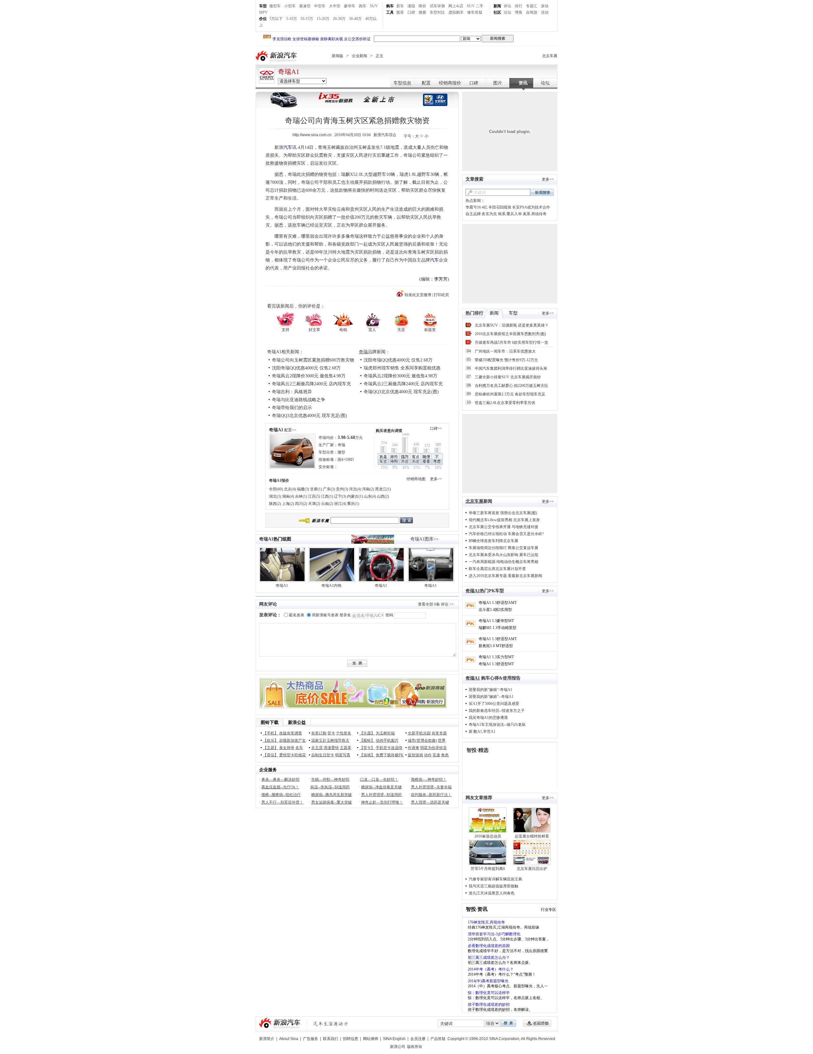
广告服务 (310, 1039)
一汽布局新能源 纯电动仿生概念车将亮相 (503, 562)
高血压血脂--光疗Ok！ (280, 787)
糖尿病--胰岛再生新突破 (331, 794)
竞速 (436, 755)
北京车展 (549, 56)
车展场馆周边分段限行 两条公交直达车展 (503, 548)
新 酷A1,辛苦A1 (482, 731)
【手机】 (270, 733)
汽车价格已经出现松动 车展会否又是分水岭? (506, 534)
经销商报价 (450, 83)
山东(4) (370, 496)
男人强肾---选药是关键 (430, 802)
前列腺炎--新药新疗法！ (431, 794)
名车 (299, 748)
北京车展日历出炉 (532, 868)
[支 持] (285, 320)
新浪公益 (297, 722)
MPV (263, 12)
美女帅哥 (286, 748)
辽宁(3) (340, 496)
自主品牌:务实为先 (481, 214)
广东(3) (329, 489)
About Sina (288, 1039)
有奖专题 (439, 733)
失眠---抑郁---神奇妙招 (330, 779)
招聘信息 (350, 1039)
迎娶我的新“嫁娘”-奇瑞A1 (490, 689)
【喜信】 (270, 755)
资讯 (523, 83)
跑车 (362, 6)
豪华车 (349, 6)
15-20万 (323, 19)
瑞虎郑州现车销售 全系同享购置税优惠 (402, 368)
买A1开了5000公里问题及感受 (494, 703)
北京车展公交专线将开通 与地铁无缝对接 (503, 527)
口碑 (411, 12)
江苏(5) (314, 496)
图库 (400, 12)
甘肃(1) (316, 489)
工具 (390, 12)
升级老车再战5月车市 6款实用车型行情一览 (511, 342)
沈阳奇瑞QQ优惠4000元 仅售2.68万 (306, 368)
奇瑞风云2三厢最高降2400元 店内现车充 (403, 383)
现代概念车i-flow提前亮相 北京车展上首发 (504, 520)
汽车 (287, 147)
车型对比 (437, 12)
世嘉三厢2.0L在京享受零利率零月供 (505, 403)
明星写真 (342, 755)
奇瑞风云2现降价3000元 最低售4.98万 (309, 376)
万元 (350, 437)
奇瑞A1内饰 (331, 585)
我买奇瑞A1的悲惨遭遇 (488, 717)
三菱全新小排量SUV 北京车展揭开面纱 (508, 377)
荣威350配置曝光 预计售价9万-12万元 (506, 360)
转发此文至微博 (418, 295)
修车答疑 (474, 12)
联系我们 (330, 1039)
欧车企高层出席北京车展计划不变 (497, 569)
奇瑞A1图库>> (424, 539)
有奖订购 (318, 733)
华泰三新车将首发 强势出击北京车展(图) (503, 513)
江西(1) (327, 496)
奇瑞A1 (288, 72)
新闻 (497, 6)
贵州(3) (342, 489)
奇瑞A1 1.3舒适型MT (496, 664)
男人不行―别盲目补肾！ (282, 802)
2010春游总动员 (487, 836)
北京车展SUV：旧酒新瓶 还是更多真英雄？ (511, 325)
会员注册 (418, 1039)
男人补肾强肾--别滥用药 (381, 794)
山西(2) (383, 496)
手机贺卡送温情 (389, 748)
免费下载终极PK (390, 755)
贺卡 (331, 733)
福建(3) (303, 489)
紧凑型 (305, 6)
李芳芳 (440, 279)
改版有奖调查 (290, 733)
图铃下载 (270, 722)
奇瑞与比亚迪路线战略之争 (298, 399)
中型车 (320, 6)
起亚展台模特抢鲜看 (532, 836)
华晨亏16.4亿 (476, 207)
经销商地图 (416, 479)
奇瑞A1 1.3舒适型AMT (498, 602)
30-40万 (355, 19)
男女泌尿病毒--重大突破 (331, 802)
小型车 (290, 6)
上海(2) (288, 503)
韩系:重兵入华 (510, 214)
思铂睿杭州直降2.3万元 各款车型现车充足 (510, 394)
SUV (374, 6)
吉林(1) (301, 496)
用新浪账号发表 (325, 615)
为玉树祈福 (385, 733)
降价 (422, 6)
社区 (497, 12)
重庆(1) (353, 503)
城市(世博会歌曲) (422, 740)
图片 (497, 83)
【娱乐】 (270, 740)
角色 (445, 755)
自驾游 (531, 12)
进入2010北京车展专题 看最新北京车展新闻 (505, 575)
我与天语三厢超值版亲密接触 (493, 886)
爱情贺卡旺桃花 (292, 755)
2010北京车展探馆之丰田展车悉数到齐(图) (510, 334)
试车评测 (437, 6)
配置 (426, 83)
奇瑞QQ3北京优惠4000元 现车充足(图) (309, 415)
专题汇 (531, 6)
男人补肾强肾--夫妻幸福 (431, 787)
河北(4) (355, 489)
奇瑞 (363, 351)
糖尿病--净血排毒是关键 (381, 787)
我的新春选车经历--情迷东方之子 (497, 710)
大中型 (334, 6)
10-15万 (306, 19)
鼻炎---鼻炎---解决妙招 (280, 779)
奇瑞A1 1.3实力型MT (496, 657)
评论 (507, 6)
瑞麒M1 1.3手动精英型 (497, 628)
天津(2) (314, 503)
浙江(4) (340, 503)
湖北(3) (275, 496)
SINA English (394, 1039)
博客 (518, 12)
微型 (341, 452)
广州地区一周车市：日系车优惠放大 (505, 351)
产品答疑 (438, 1039)
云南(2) (327, 503)
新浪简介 (266, 1039)
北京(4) (290, 489)
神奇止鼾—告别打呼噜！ (382, 802)
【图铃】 (367, 740)
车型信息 (402, 83)
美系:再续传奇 (535, 214)
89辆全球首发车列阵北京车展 (493, 541)
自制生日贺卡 (322, 755)
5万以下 (276, 19)
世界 (442, 740)
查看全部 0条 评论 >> (436, 604)
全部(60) (276, 489)
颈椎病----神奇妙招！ (429, 779)
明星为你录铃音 (433, 748)
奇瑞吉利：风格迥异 (292, 391)
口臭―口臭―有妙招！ (379, 779)
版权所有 (414, 1046)
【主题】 (270, 748)
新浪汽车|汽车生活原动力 (330, 1024)
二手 (479, 6)
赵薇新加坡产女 (292, 740)
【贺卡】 (367, 748)
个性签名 (343, 733)
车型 (263, 6)
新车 (400, 6)
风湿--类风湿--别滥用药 (330, 787)
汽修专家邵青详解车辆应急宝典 (495, 879)
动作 (428, 755)
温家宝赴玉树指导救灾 (330, 740)
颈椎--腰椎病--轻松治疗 (281, 794)
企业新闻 (359, 56)
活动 (544, 12)
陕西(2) (275, 503)
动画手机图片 (387, 740)
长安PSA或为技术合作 (531, 207)
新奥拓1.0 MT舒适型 (496, 646)
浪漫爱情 (331, 748)
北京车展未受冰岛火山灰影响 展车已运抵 (503, 555)
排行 (518, 6)
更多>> (436, 479)
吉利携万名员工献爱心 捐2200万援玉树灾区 (511, 385)
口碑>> (436, 428)
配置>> (290, 430)
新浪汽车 (277, 56)
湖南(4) (288, 496)
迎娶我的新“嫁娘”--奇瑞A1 (491, 696)
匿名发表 (296, 615)
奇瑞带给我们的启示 (292, 407)
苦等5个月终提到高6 (488, 868)
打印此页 (441, 295)
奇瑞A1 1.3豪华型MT (496, 621)
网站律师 (370, 1039)
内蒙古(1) (355, 496)
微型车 (275, 6)
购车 (390, 6)
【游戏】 (367, 755)
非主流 (317, 748)
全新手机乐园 (419, 733)
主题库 (345, 748)
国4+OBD (346, 459)
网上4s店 (455, 6)
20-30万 (339, 19)
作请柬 (413, 748)
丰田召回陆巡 (499, 207)
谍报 (411, 6)
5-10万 (291, 19)
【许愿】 (367, 733)
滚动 (544, 6)
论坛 (507, 12)
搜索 (422, 12)
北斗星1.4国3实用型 (495, 609)
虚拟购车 (456, 12)
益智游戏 (415, 755)
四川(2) (301, 503)
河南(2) (368, 489)
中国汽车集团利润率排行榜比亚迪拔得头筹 (511, 368)
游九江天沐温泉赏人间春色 (491, 893)
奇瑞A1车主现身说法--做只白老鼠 (497, 724)
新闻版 (337, 56)
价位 (263, 19)
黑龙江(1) (383, 489)
